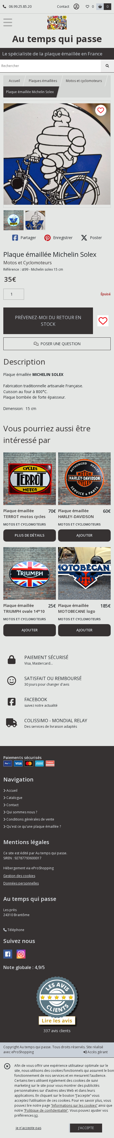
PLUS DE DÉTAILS (30, 535)
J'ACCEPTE (86, 1128)
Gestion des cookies (19, 875)
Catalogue (14, 797)
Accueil (14, 80)
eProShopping (22, 1052)
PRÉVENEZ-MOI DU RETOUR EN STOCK (48, 320)
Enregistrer (62, 237)
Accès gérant (97, 1052)
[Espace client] (76, 6)
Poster (95, 237)
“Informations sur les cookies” (74, 1105)
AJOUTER (84, 535)
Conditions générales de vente (30, 819)
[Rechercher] (107, 66)
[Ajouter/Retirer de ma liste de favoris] (102, 320)
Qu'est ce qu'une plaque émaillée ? (33, 826)
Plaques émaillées (43, 80)
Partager (27, 237)
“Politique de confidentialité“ (46, 1110)
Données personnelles (21, 883)
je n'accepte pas (28, 1128)
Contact (63, 6)
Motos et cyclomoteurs (84, 80)
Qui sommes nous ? (21, 812)
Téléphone (15, 929)
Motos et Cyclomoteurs (27, 263)
